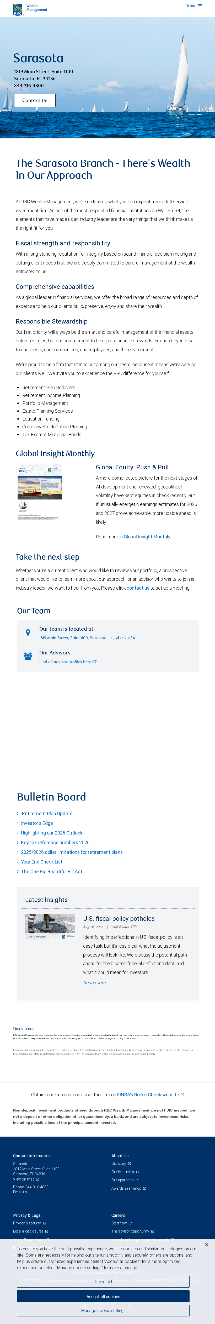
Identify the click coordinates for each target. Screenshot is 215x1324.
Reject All (103, 1281)
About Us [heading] (119, 1155)
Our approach (122, 1180)
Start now (119, 1223)
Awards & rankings (126, 1188)
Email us (20, 1192)
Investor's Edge (37, 823)
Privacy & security (27, 1223)
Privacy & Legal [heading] (27, 1215)
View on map (24, 1179)
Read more (94, 983)
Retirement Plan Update (46, 813)
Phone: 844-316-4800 (31, 1187)
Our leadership (123, 1172)
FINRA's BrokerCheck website (148, 1095)
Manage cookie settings (103, 1310)
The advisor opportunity (130, 1231)
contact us (138, 588)
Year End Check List (41, 862)
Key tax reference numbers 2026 (55, 842)
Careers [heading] (118, 1215)
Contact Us (34, 101)
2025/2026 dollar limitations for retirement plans (72, 852)
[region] (107, 1281)
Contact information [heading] (32, 1155)
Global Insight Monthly (147, 537)
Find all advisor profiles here (65, 662)
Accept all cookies (103, 1296)
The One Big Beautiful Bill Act (51, 871)
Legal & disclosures (28, 1231)
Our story (119, 1163)
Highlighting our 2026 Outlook (52, 833)
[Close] (206, 1245)
